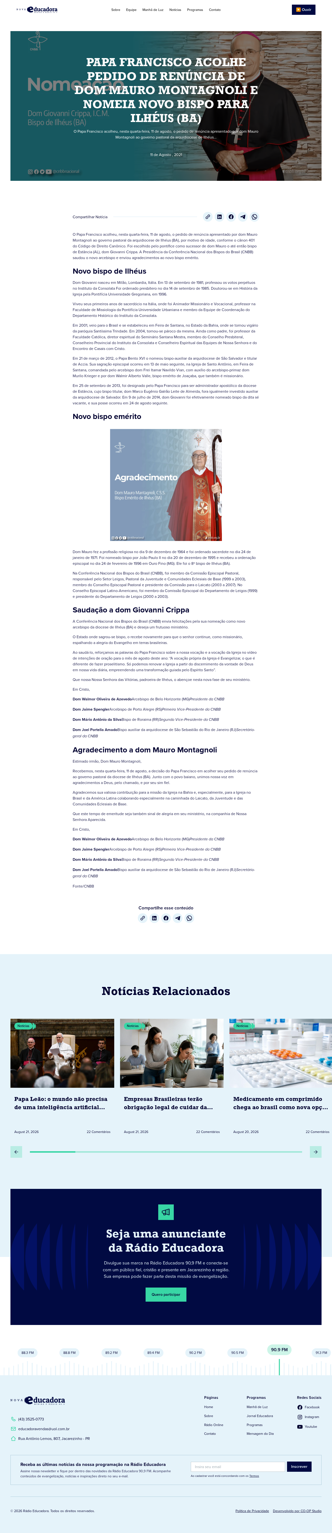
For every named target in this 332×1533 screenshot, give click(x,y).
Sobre (115, 9)
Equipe (131, 9)
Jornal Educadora (260, 1415)
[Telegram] (243, 217)
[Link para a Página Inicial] (37, 1400)
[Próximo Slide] (316, 1152)
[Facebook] (231, 217)
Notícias (175, 9)
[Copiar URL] (208, 217)
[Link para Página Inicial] (48, 9)
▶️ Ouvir (303, 9)
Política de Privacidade (252, 1510)
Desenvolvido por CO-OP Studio (297, 1510)
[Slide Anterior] (16, 1152)
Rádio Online (213, 1424)
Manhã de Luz (153, 9)
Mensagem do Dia (260, 1433)
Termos (254, 1476)
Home (208, 1406)
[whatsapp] (254, 217)
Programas (195, 9)
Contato (215, 9)
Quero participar (166, 1294)
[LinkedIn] (219, 217)
